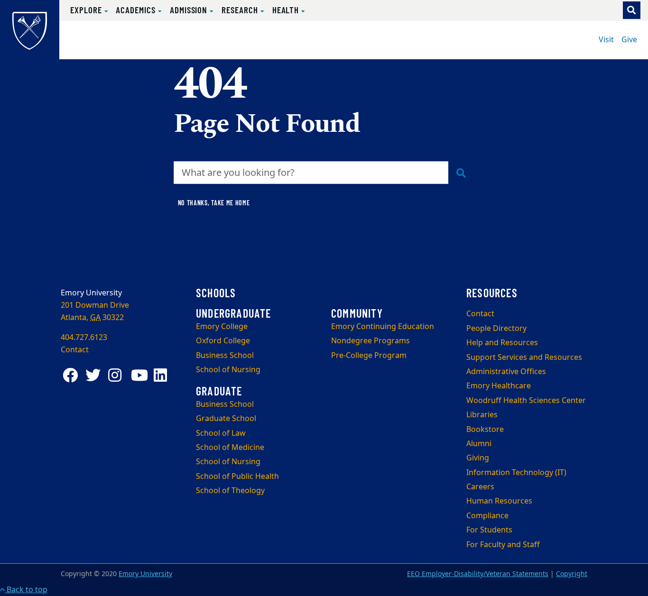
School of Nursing (228, 370)
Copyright (571, 574)
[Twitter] (94, 375)
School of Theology (230, 490)
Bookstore (485, 429)
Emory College (222, 326)
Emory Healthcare (498, 386)
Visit (606, 40)
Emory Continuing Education (382, 326)
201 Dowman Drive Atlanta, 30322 (95, 311)
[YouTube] (140, 375)
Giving (477, 458)
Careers (480, 487)
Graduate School (226, 418)
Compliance (487, 516)
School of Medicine (230, 447)
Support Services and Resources (524, 357)
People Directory (496, 328)
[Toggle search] (631, 10)
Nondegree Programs (370, 341)
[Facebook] (72, 375)
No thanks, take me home (214, 203)
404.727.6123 (84, 337)
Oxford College (223, 341)
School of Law (221, 433)
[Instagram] (117, 375)
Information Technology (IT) (516, 472)
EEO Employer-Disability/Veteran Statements (477, 574)
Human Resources (499, 501)
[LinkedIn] (163, 375)
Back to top (26, 590)
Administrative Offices (506, 371)
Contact (480, 314)
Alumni (478, 443)
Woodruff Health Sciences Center (526, 400)
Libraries (482, 415)
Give (629, 40)
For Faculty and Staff (503, 544)
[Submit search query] (461, 172)
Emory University (145, 574)
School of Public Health (237, 476)
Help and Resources (502, 342)
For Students (489, 530)
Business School (225, 355)
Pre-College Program (369, 355)
